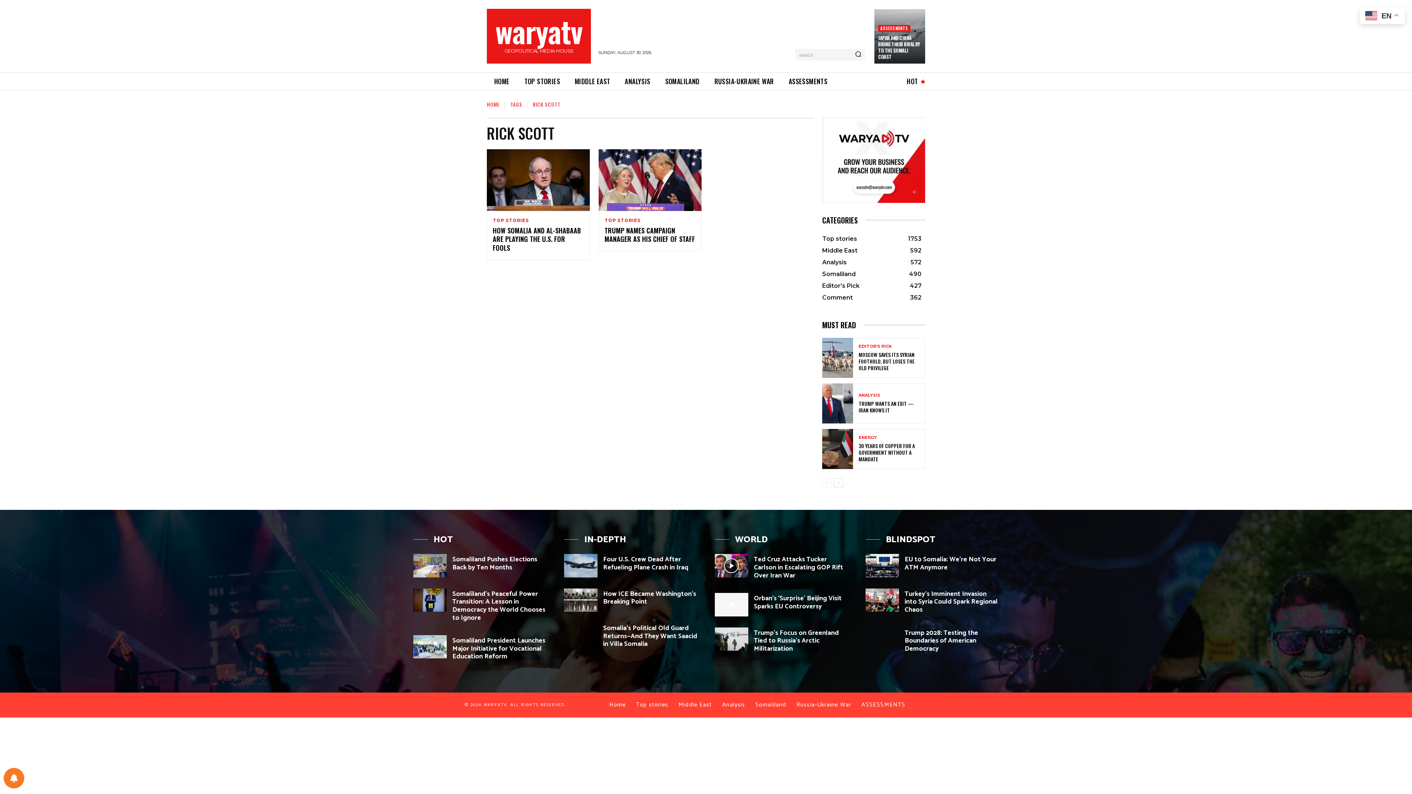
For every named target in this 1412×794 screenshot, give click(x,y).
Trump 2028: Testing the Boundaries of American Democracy (941, 640)
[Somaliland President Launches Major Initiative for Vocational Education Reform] (430, 646)
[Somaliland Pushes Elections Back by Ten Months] (430, 565)
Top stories (511, 220)
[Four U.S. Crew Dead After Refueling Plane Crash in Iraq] (581, 565)
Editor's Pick (875, 346)
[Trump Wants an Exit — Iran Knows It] (837, 403)
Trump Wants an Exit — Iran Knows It (886, 407)
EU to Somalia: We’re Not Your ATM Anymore (950, 563)
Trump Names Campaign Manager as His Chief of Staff (650, 235)
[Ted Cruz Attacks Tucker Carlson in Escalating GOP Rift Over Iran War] (731, 565)
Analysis (869, 395)
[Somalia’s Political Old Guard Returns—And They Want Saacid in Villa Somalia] (581, 634)
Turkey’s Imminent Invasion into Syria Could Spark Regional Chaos (951, 602)
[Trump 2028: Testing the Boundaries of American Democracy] (882, 639)
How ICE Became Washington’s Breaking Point (649, 598)
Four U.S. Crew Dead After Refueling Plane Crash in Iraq (645, 563)
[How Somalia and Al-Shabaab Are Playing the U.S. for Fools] (538, 180)
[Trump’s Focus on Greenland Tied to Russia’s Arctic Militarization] (731, 639)
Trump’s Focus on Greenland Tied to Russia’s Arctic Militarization (796, 640)
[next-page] (838, 483)
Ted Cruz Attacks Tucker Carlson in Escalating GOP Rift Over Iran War (798, 567)
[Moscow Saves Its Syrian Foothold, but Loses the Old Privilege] (837, 358)
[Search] (858, 55)
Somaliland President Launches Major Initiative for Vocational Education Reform (498, 648)
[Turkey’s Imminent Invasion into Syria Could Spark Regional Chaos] (882, 600)
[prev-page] (826, 483)
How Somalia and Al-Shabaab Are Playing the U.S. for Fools (537, 239)
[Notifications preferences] (14, 778)
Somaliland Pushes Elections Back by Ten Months (494, 563)
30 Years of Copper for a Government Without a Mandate (887, 452)
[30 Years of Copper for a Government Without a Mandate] (837, 449)
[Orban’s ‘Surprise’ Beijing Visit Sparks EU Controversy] (731, 604)
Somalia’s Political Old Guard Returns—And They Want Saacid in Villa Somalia (650, 636)
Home (493, 104)
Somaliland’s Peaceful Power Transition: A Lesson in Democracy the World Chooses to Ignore (498, 606)
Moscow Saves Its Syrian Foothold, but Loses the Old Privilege (886, 361)
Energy (868, 438)
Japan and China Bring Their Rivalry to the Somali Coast (899, 47)
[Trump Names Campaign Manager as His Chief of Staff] (650, 180)
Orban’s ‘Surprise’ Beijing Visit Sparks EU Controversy (798, 602)
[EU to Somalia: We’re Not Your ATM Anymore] (882, 565)
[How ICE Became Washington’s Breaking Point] (581, 600)
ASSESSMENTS (894, 28)
